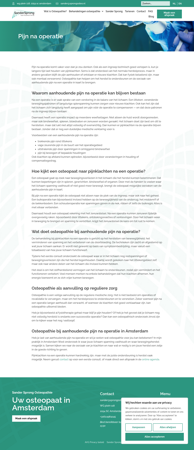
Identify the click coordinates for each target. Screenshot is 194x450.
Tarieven (129, 11)
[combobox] (155, 3)
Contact (141, 11)
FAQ (150, 11)
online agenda (150, 359)
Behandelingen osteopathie (84, 11)
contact (64, 359)
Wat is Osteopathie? (55, 11)
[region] (154, 421)
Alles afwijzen (168, 427)
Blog (151, 16)
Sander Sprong (114, 11)
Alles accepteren (155, 436)
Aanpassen (138, 427)
